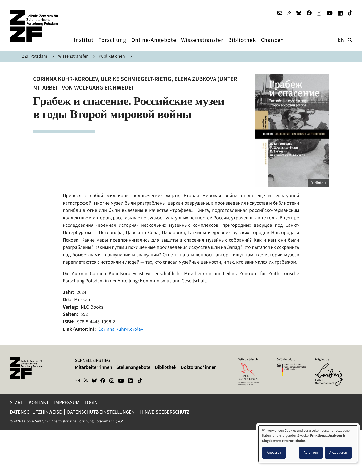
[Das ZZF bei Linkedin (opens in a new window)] (340, 13)
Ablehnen (311, 452)
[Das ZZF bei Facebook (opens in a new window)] (309, 12)
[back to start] (34, 26)
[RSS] (289, 12)
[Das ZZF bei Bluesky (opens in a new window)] (298, 12)
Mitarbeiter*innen (93, 367)
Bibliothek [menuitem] (242, 44)
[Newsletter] (279, 12)
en (341, 40)
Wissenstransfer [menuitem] (202, 44)
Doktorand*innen (199, 367)
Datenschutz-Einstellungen (101, 412)
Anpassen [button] (274, 452)
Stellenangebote (133, 367)
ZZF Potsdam (34, 56)
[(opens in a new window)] (330, 367)
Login (92, 402)
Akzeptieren (338, 452)
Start (16, 402)
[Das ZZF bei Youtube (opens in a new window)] (330, 13)
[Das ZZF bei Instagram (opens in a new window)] (319, 13)
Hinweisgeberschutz (165, 412)
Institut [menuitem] (84, 44)
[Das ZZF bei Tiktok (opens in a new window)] (350, 13)
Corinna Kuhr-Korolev (120, 329)
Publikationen (112, 56)
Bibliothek (165, 367)
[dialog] (308, 443)
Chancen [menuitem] (272, 44)
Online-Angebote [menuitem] (153, 44)
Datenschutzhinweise (36, 412)
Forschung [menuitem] (112, 44)
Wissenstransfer (73, 56)
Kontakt (39, 402)
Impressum (67, 402)
